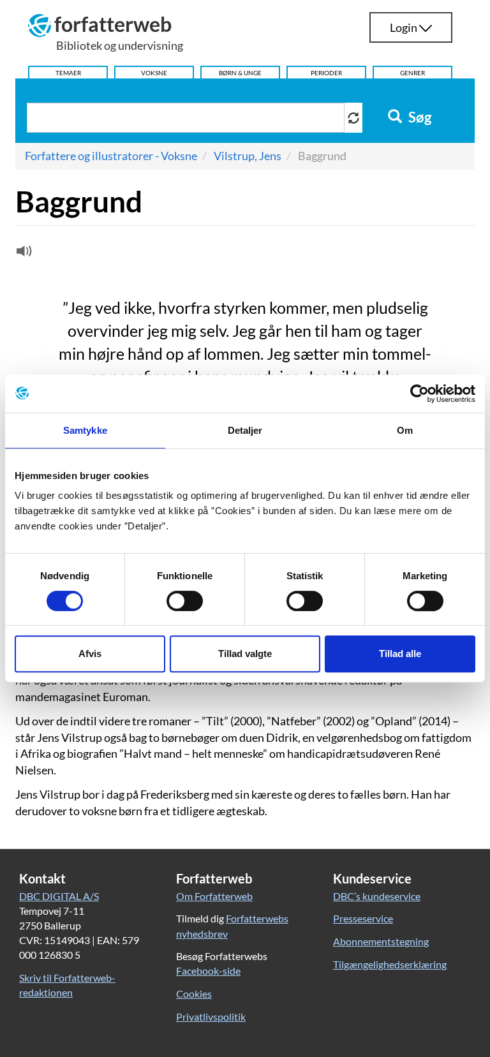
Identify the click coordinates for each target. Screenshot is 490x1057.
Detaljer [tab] (245, 430)
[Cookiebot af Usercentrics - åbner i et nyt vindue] (419, 393)
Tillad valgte (245, 653)
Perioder (326, 73)
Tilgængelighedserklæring (390, 964)
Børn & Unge (240, 73)
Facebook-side (208, 971)
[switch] (185, 601)
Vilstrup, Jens (247, 156)
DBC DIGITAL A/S (59, 896)
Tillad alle (400, 653)
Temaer (68, 73)
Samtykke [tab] (85, 430)
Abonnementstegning (381, 941)
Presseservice (363, 918)
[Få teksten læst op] (22, 254)
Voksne (154, 73)
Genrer (412, 73)
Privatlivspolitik (211, 1016)
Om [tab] (405, 430)
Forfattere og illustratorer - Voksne (111, 156)
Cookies (194, 993)
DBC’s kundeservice (376, 896)
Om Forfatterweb (214, 896)
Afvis (89, 653)
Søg (418, 117)
